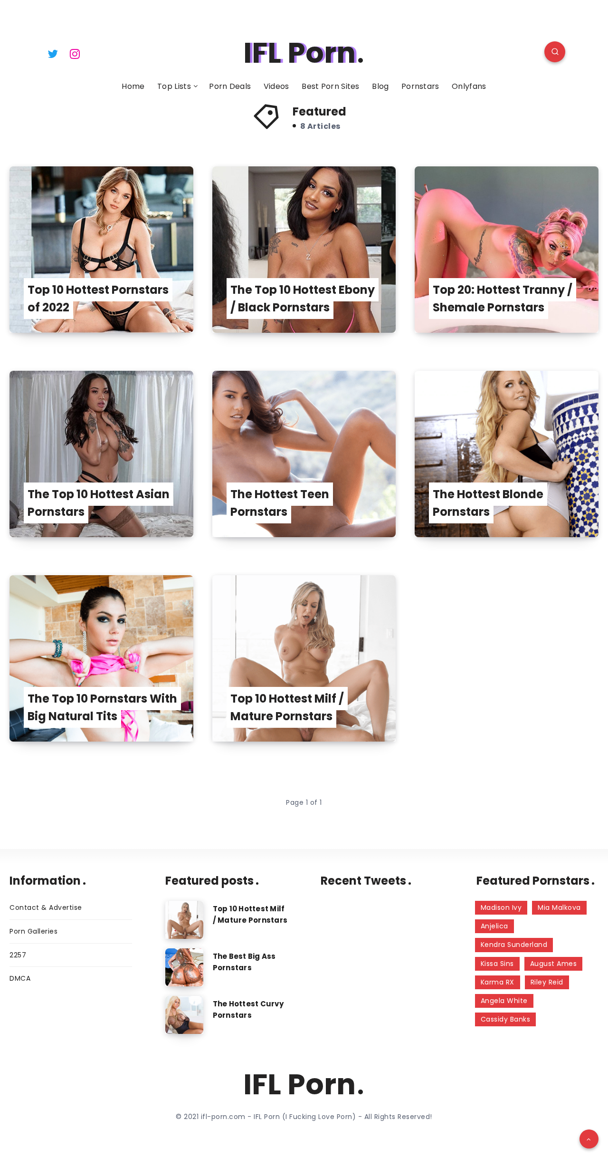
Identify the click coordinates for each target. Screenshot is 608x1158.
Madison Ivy (501, 907)
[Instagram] (75, 53)
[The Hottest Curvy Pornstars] (184, 1015)
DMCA (20, 978)
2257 (18, 955)
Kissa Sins (497, 963)
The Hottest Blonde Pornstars (488, 503)
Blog (380, 86)
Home (133, 86)
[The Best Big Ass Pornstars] (184, 967)
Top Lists (174, 86)
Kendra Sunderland (514, 944)
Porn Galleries (33, 931)
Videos (276, 86)
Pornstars (420, 86)
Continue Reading (146, 304)
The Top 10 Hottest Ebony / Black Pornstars (302, 298)
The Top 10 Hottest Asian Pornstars (99, 503)
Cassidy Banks (506, 1019)
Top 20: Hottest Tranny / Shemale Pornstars (502, 298)
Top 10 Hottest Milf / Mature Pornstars (287, 707)
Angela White (504, 1000)
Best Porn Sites (331, 86)
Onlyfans (469, 86)
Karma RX (497, 982)
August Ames (553, 963)
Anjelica (494, 926)
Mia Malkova (559, 907)
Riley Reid (547, 982)
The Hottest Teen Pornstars (279, 503)
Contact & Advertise (46, 907)
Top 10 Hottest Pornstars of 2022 (98, 298)
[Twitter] (53, 53)
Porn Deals (230, 86)
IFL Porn (299, 53)
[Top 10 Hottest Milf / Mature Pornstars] (184, 920)
